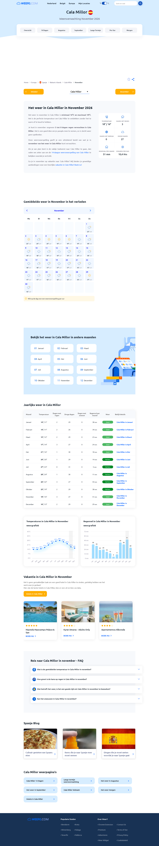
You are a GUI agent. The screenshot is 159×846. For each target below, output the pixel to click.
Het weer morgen (108, 790)
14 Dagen (44, 30)
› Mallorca (78, 835)
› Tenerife (64, 835)
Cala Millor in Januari (125, 422)
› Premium (102, 830)
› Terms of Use (122, 830)
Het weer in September (36, 790)
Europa (72, 3)
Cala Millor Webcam (72, 790)
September (78, 30)
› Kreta (76, 824)
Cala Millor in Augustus (122, 474)
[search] (140, 3)
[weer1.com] (27, 3)
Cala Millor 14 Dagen (34, 781)
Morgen (129, 30)
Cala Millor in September (122, 482)
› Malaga (77, 830)
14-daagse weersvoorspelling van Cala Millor (70, 152)
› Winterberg (66, 830)
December (124, 92)
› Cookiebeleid (122, 840)
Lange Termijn (95, 30)
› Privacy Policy (122, 835)
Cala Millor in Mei (123, 452)
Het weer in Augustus (110, 781)
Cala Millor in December (122, 504)
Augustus (61, 30)
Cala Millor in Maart (124, 437)
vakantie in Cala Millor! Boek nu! (68, 165)
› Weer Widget (103, 840)
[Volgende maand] (90, 210)
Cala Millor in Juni (123, 459)
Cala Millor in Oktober (125, 489)
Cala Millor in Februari (125, 430)
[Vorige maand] (27, 210)
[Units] (104, 3)
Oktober (34, 92)
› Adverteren (102, 835)
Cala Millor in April (124, 444)
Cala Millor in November (122, 497)
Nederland (51, 3)
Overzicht (27, 30)
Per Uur (112, 30)
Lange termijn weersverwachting (71, 780)
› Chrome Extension (105, 824)
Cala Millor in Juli (123, 467)
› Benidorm (65, 824)
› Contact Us (121, 824)
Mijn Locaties (84, 3)
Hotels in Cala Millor (34, 594)
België (62, 3)
